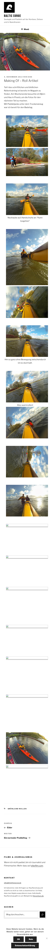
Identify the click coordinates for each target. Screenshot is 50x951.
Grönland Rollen (17, 809)
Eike (30, 77)
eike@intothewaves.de (12, 883)
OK (18, 939)
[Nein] (46, 938)
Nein (31, 939)
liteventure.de (38, 896)
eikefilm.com (37, 865)
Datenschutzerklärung (25, 945)
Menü (26, 29)
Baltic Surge (12, 16)
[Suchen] (42, 914)
